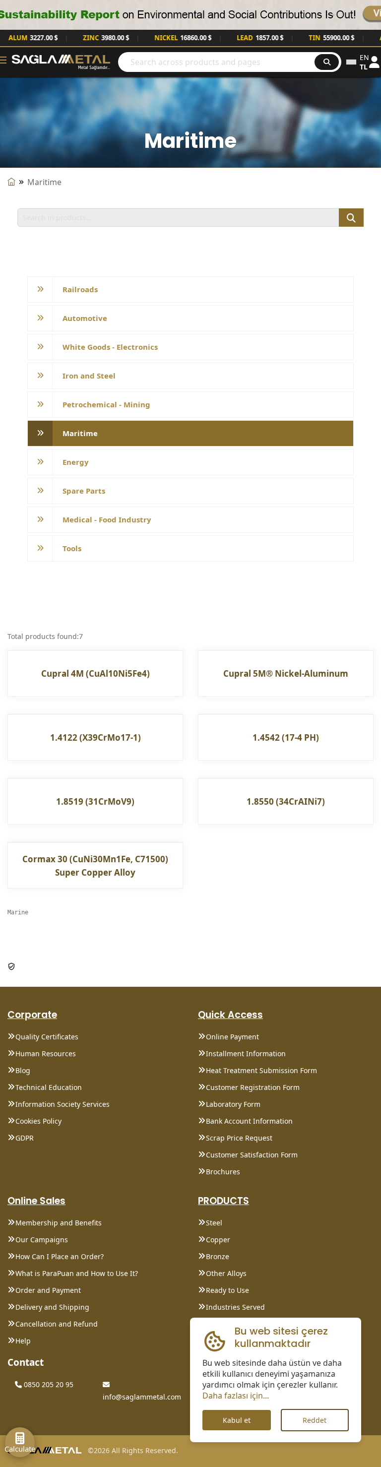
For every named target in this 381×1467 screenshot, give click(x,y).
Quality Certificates (46, 1036)
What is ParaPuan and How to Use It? (76, 1273)
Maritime (80, 433)
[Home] (11, 182)
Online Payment (232, 1036)
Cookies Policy (38, 1121)
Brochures (223, 1171)
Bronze (217, 1256)
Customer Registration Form (253, 1087)
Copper (218, 1239)
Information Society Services (62, 1104)
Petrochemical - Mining (106, 404)
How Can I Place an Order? (59, 1256)
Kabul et (237, 1420)
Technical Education (48, 1087)
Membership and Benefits (58, 1222)
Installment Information (246, 1053)
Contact (25, 1362)
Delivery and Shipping (52, 1307)
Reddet (314, 1420)
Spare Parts (84, 491)
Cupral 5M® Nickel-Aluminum (285, 673)
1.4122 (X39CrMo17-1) (95, 737)
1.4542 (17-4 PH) (286, 737)
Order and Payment (48, 1290)
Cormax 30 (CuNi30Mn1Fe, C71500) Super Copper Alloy (95, 865)
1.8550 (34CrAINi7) (286, 801)
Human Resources (45, 1053)
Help (23, 1340)
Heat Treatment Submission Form (261, 1070)
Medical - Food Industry (107, 519)
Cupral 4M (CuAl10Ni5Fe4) (95, 673)
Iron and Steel (89, 376)
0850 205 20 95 (47, 1384)
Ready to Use (227, 1290)
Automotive (85, 318)
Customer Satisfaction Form (252, 1154)
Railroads (80, 289)
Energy (76, 462)
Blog (22, 1070)
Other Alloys (226, 1273)
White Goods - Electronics (110, 347)
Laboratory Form (233, 1104)
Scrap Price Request (239, 1138)
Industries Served (235, 1307)
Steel (214, 1222)
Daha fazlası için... (235, 1395)
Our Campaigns (41, 1239)
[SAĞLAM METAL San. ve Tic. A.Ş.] (61, 61)
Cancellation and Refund (56, 1324)
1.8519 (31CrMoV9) (95, 801)
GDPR (24, 1138)
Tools (72, 548)
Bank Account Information (249, 1121)
